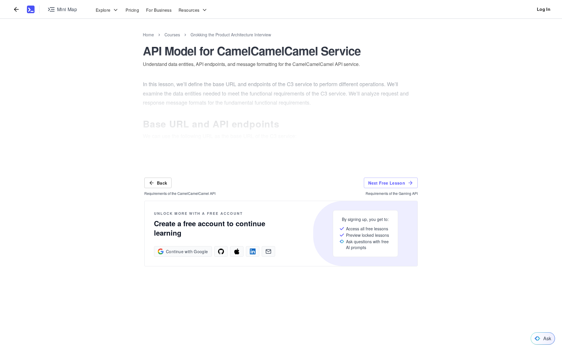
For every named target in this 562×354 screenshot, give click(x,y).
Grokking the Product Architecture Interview (231, 35)
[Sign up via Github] (221, 251)
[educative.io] (31, 9)
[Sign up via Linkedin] (252, 251)
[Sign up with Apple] (237, 251)
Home (148, 35)
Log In (543, 9)
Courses (172, 35)
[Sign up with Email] (268, 251)
